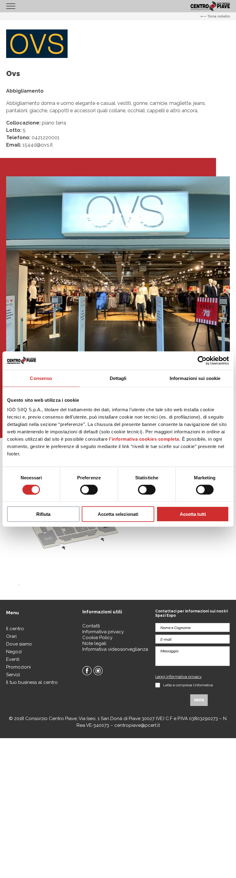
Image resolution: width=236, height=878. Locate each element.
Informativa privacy (103, 632)
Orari (11, 636)
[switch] (89, 489)
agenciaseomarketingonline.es (25, 748)
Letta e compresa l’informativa (188, 685)
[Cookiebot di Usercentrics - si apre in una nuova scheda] (202, 360)
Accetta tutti (193, 514)
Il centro (15, 628)
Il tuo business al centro (32, 682)
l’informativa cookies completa (144, 439)
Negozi (14, 651)
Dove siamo (19, 644)
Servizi (13, 674)
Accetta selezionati (118, 514)
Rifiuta (43, 514)
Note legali (94, 643)
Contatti (91, 626)
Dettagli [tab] (118, 378)
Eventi (12, 659)
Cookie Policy (97, 637)
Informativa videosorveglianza (115, 649)
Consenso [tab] (41, 378)
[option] (118, 288)
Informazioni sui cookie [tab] (195, 378)
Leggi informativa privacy (178, 676)
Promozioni (18, 667)
